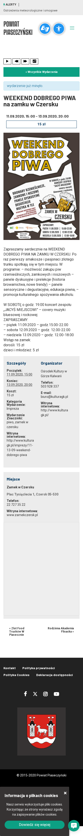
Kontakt (9, 668)
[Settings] (34, 61)
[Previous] (16, 61)
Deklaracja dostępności (54, 675)
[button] (74, 825)
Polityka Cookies (16, 675)
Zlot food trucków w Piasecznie (16, 631)
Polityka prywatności (38, 668)
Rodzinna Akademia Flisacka (61, 630)
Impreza (13, 408)
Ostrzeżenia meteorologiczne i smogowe (30, 10)
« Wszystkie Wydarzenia (41, 72)
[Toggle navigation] (72, 28)
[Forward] (25, 61)
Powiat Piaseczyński (18, 28)
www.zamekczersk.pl (22, 515)
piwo (10, 422)
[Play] (7, 61)
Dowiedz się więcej (34, 824)
